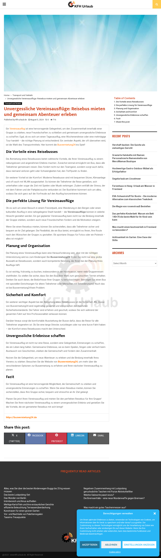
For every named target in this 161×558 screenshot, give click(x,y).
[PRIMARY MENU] (4, 4)
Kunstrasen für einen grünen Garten (21, 511)
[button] (154, 513)
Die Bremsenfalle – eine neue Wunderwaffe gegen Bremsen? (114, 498)
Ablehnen (111, 544)
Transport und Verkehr (13, 103)
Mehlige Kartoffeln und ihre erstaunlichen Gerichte (29, 504)
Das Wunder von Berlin (15, 498)
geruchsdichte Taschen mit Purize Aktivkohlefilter (108, 491)
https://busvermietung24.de (21, 417)
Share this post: (123, 122)
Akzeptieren (89, 544)
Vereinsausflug (17, 128)
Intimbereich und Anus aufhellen (20, 501)
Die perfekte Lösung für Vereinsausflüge (134, 105)
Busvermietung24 (66, 144)
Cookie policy (115, 552)
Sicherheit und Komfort (126, 112)
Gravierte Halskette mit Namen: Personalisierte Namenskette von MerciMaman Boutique (129, 158)
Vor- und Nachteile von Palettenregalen (23, 514)
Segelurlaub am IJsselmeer (126, 178)
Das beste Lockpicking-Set (17, 495)
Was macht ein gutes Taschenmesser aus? (105, 507)
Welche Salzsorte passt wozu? (99, 495)
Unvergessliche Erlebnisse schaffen (132, 115)
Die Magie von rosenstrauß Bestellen (131, 206)
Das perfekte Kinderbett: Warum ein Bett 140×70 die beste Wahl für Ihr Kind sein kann (133, 216)
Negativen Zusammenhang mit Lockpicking (105, 488)
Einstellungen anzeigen (139, 544)
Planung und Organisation (127, 108)
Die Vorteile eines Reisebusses (130, 102)
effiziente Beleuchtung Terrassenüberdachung (27, 507)
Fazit (118, 118)
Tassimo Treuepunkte (15, 517)
